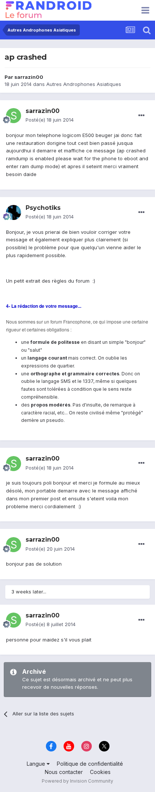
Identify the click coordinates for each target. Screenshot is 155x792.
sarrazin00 (28, 77)
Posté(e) (50, 120)
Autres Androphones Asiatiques (83, 84)
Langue (37, 763)
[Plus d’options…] (141, 115)
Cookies (100, 772)
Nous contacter (64, 772)
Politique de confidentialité (90, 763)
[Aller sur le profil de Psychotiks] (13, 212)
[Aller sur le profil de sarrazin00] (13, 115)
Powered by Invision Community (77, 781)
